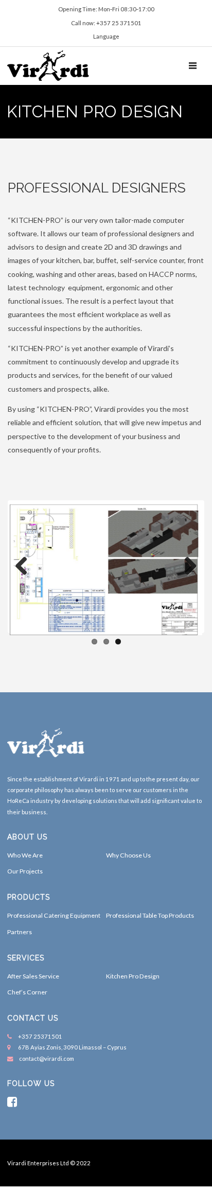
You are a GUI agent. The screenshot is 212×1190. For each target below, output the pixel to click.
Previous (25, 566)
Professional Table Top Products (150, 915)
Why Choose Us (128, 855)
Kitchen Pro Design (133, 976)
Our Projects (25, 871)
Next (186, 566)
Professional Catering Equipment (53, 915)
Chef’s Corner (27, 992)
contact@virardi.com (46, 1058)
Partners (19, 932)
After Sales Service (33, 976)
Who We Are (25, 855)
